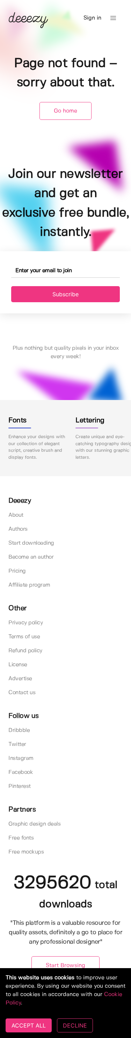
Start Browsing (65, 965)
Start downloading (31, 543)
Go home (65, 111)
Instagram (21, 758)
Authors (18, 529)
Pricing (17, 571)
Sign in (92, 18)
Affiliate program (29, 585)
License (17, 664)
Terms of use (24, 636)
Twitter (17, 744)
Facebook (20, 772)
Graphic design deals (34, 824)
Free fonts (21, 838)
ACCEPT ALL (29, 1025)
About (15, 515)
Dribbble (19, 730)
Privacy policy (25, 622)
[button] (113, 18)
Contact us (21, 692)
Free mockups (26, 852)
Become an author (30, 557)
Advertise (20, 678)
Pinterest (19, 786)
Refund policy (25, 650)
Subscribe (65, 294)
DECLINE (75, 1025)
